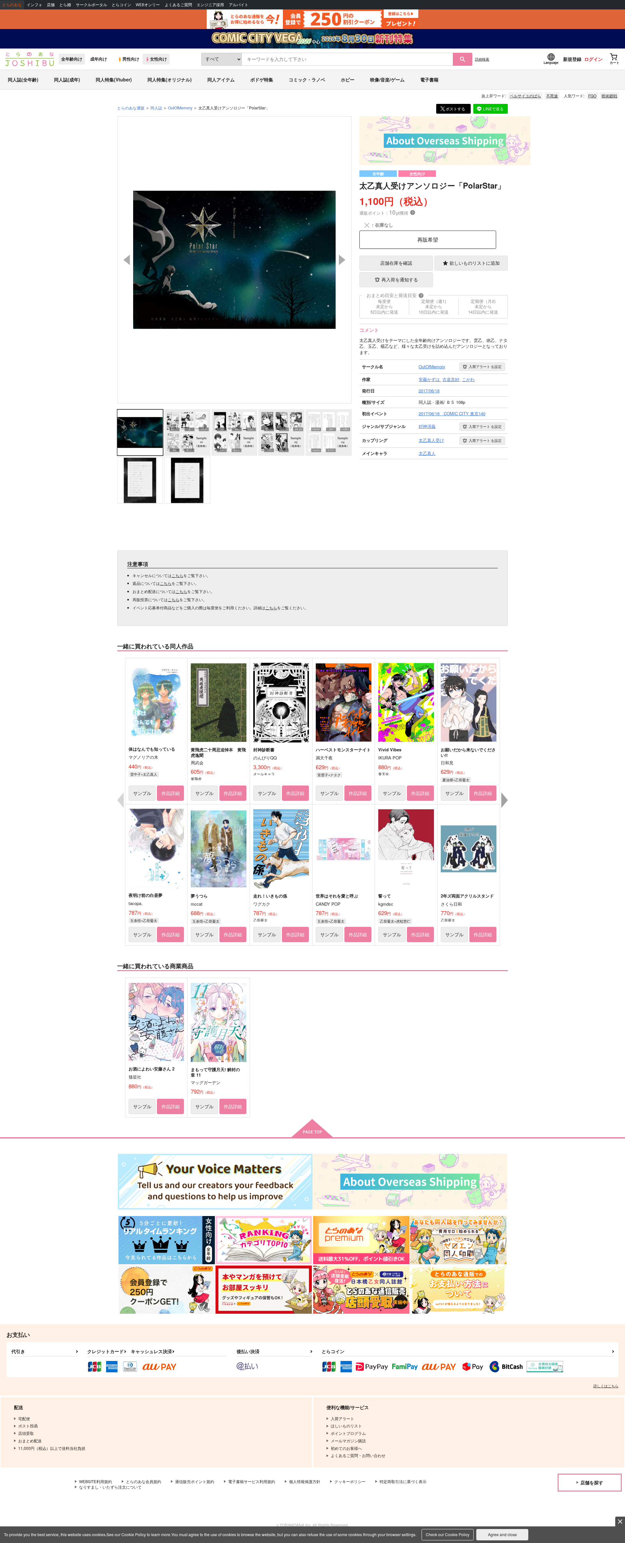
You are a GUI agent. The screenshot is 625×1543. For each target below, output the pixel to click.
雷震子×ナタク (329, 774)
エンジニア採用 (210, 4)
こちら (177, 575)
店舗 (51, 4)
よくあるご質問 (178, 4)
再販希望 (427, 239)
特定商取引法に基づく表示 (403, 1481)
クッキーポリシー (350, 1481)
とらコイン (121, 4)
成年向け (98, 59)
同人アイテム (221, 79)
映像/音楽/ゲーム (387, 79)
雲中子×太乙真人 (143, 774)
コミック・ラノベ (307, 79)
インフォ (34, 4)
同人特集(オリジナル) (169, 79)
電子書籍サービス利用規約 (251, 1481)
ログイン (593, 59)
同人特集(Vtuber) (114, 79)
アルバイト (238, 4)
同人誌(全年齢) (23, 79)
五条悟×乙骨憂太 (143, 920)
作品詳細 (170, 793)
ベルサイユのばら (525, 95)
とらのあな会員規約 (143, 1481)
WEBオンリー (148, 4)
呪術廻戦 (609, 95)
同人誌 (156, 107)
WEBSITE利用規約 (95, 1481)
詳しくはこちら (605, 1385)
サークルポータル (91, 4)
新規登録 (572, 59)
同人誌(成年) (67, 79)
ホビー (347, 79)
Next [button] (342, 260)
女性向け (158, 59)
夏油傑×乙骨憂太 (455, 779)
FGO (592, 95)
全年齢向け (71, 59)
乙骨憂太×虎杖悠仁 (395, 921)
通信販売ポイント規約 (194, 1481)
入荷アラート (485, 366)
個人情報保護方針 (304, 1481)
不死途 (552, 95)
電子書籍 (429, 79)
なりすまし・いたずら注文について (110, 1487)
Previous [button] (126, 260)
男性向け (130, 59)
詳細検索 (482, 59)
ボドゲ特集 (261, 79)
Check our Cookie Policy (447, 1534)
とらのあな (12, 4)
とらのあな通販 (131, 107)
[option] (234, 260)
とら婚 (65, 4)
